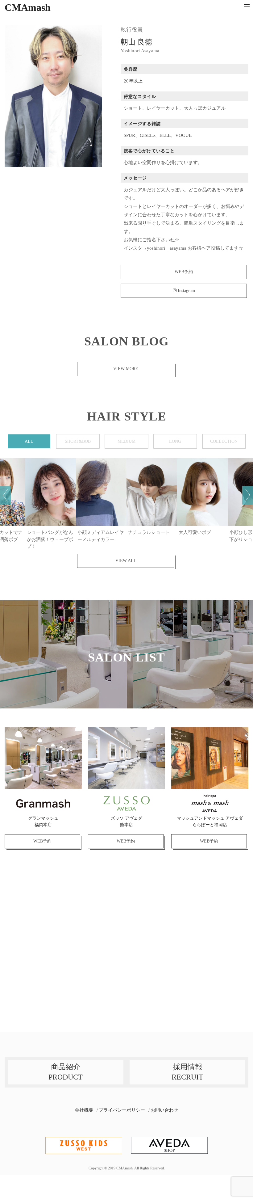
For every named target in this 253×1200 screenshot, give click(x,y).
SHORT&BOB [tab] (78, 441)
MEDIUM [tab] (126, 441)
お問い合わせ (164, 1110)
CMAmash (28, 7)
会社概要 (84, 1110)
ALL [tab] (29, 441)
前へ (5, 495)
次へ (247, 495)
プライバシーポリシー (122, 1110)
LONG (175, 441)
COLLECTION (224, 441)
